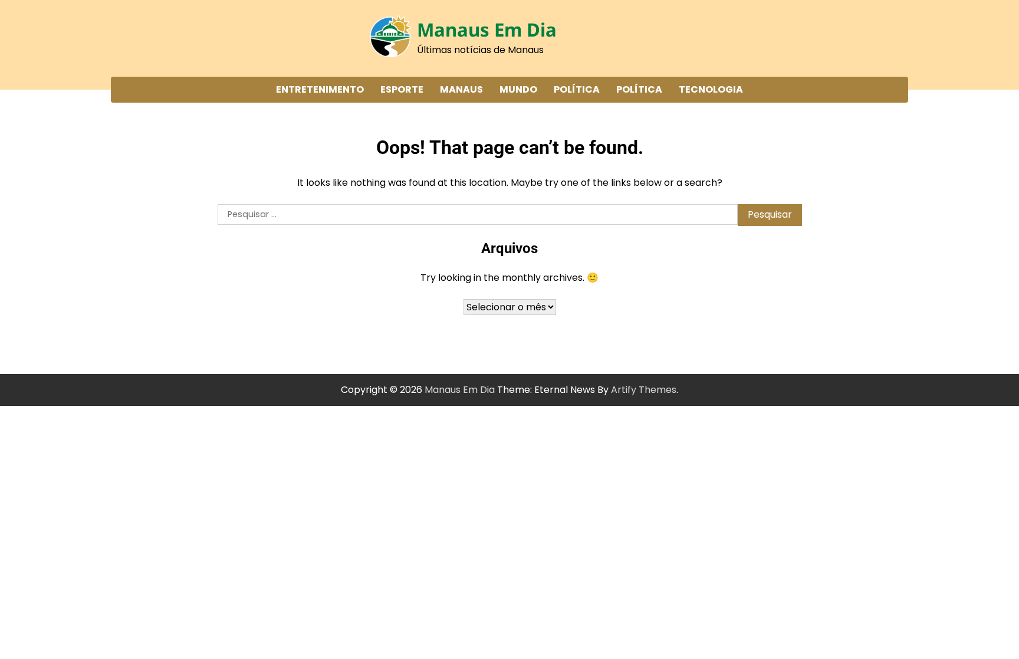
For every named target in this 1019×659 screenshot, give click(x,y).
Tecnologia (711, 89)
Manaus (461, 89)
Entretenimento (320, 89)
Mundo (518, 89)
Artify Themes (643, 389)
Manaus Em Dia (487, 29)
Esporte (401, 89)
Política (577, 89)
